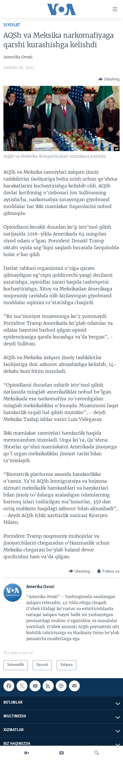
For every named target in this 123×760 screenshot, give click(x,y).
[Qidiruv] (96, 753)
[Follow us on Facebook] (8, 685)
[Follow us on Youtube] (34, 685)
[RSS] (48, 685)
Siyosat (11, 25)
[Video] (26, 753)
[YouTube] (61, 753)
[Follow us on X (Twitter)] (22, 685)
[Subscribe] (74, 685)
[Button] (109, 79)
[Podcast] (61, 685)
